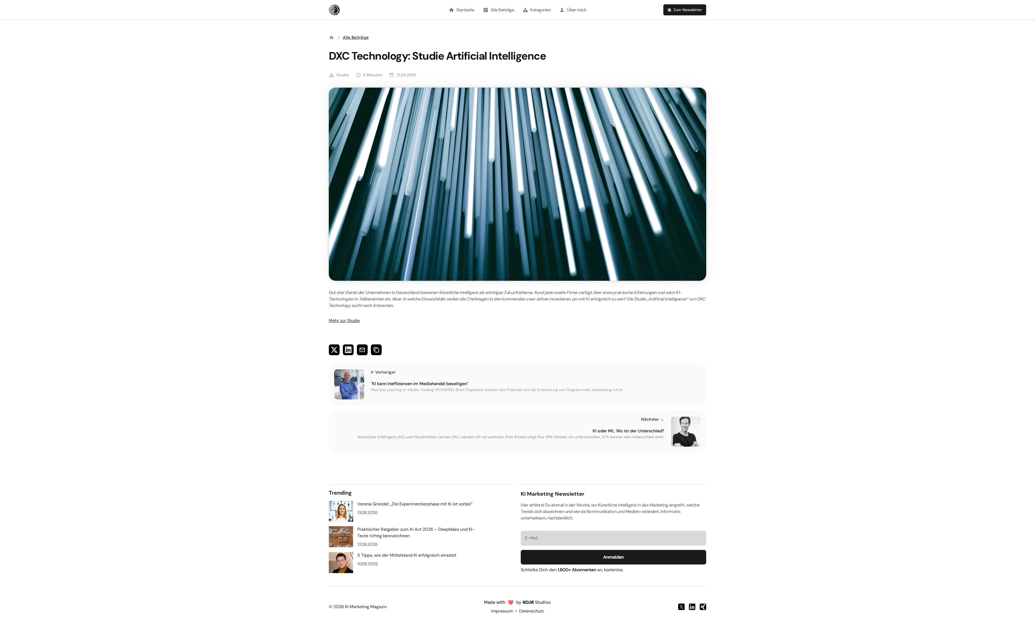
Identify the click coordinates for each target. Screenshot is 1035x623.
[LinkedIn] (692, 607)
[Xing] (703, 607)
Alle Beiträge (356, 37)
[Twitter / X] (681, 607)
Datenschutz (531, 611)
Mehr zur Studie (344, 320)
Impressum (502, 611)
